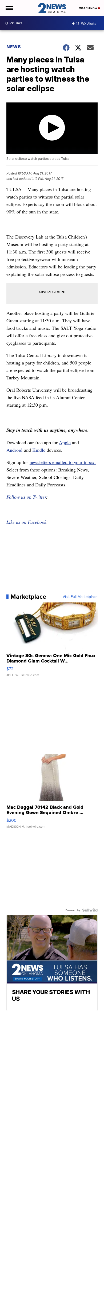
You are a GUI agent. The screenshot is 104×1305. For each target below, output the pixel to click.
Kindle (38, 450)
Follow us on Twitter (26, 497)
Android (14, 450)
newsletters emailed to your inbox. (63, 462)
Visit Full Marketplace (80, 596)
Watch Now (88, 8)
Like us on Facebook (26, 522)
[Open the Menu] (9, 8)
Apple (65, 442)
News (13, 46)
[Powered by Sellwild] (90, 910)
